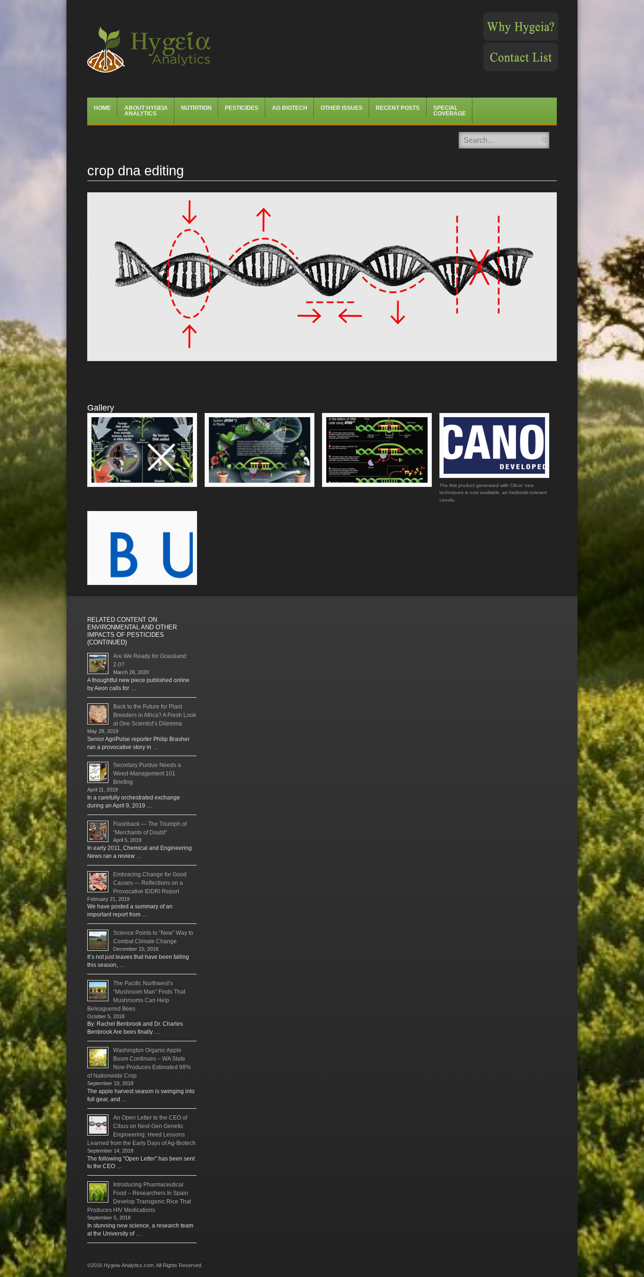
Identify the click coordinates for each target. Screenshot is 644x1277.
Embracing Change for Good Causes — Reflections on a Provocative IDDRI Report (150, 883)
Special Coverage (449, 111)
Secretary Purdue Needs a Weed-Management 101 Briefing (147, 773)
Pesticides (241, 108)
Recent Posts (398, 108)
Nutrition (196, 108)
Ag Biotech (289, 108)
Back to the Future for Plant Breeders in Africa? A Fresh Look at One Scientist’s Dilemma (154, 715)
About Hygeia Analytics (146, 111)
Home (102, 108)
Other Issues (342, 108)
